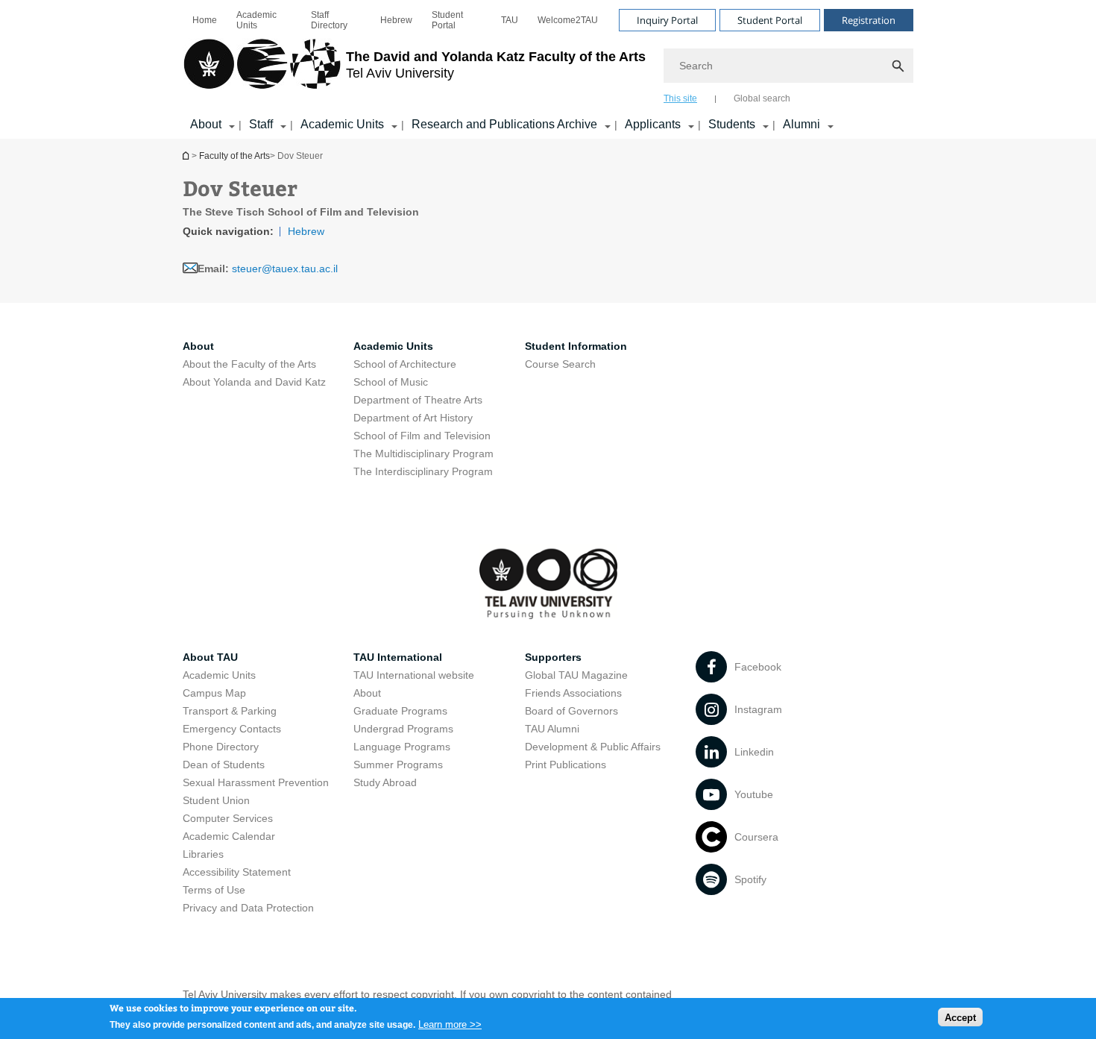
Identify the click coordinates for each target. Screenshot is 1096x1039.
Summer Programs (398, 764)
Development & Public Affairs (593, 747)
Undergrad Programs (403, 729)
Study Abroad (385, 782)
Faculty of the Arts (234, 156)
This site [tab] (680, 98)
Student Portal (447, 20)
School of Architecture (404, 364)
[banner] (548, 69)
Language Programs (401, 747)
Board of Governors (571, 711)
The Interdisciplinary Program (423, 471)
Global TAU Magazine (576, 675)
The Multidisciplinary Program (423, 453)
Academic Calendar (229, 836)
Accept (960, 1017)
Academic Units (256, 20)
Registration (868, 20)
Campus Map (214, 693)
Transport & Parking (230, 711)
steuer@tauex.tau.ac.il (285, 268)
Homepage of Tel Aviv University (187, 155)
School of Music (390, 382)
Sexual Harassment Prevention (256, 782)
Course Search (560, 364)
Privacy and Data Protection (248, 908)
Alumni (801, 124)
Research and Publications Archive (504, 124)
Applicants (653, 124)
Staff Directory (329, 20)
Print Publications (565, 764)
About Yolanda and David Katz (254, 382)
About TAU (210, 657)
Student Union (216, 800)
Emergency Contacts (232, 729)
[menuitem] (205, 20)
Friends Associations (573, 693)
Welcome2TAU (568, 20)
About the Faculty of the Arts (249, 364)
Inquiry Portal (667, 20)
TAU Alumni (552, 729)
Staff (261, 124)
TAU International (397, 657)
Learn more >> (450, 1023)
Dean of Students (224, 764)
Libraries (203, 854)
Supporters (553, 657)
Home (204, 20)
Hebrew (396, 20)
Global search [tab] (762, 98)
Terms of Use (214, 890)
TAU (509, 20)
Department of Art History (413, 418)
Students (731, 124)
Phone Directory (221, 747)
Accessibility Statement (237, 872)
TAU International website (413, 675)
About (205, 124)
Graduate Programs (400, 711)
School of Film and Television (422, 436)
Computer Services (228, 818)
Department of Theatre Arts (417, 400)
